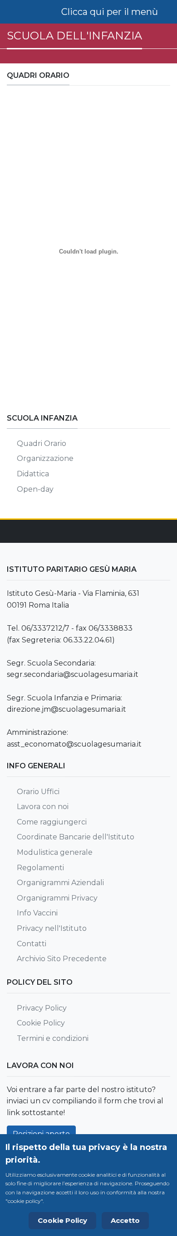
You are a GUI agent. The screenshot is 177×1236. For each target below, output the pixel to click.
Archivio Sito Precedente (62, 958)
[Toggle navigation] (114, 12)
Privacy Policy (42, 1008)
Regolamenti (40, 867)
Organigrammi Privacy (57, 898)
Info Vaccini (37, 913)
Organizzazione (45, 458)
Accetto (125, 1220)
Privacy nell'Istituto (52, 928)
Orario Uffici (38, 791)
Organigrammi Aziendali (60, 882)
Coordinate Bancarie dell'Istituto (75, 837)
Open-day (35, 489)
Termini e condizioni (52, 1038)
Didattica (33, 473)
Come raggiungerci (52, 822)
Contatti (31, 943)
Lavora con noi (43, 806)
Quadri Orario (41, 443)
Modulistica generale (55, 852)
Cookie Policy (41, 1023)
